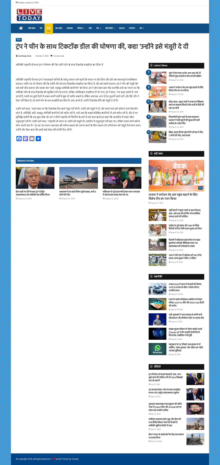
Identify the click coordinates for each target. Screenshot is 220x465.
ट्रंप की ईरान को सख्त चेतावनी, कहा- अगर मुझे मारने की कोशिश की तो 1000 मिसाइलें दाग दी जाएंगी (166, 378)
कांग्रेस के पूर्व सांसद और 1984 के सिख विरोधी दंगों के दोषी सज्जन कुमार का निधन (185, 227)
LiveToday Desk (24, 56)
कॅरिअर (79, 28)
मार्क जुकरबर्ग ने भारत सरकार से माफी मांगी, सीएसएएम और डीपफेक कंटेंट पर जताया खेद (186, 316)
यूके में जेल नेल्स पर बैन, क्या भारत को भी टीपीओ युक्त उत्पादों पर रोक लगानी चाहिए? (185, 74)
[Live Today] (29, 14)
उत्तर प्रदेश (58, 28)
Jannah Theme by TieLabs (67, 459)
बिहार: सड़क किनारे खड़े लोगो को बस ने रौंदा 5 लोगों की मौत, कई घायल (186, 134)
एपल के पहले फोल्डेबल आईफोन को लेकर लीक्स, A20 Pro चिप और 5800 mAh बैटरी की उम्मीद (186, 303)
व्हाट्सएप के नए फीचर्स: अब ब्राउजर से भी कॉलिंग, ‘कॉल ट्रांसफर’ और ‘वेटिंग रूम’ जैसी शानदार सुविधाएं (186, 348)
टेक (97, 28)
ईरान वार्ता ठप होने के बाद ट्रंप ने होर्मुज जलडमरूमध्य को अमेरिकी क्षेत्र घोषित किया (33, 193)
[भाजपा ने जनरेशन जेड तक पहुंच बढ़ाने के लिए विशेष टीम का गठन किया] (157, 92)
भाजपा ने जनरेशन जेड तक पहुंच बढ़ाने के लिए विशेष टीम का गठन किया (186, 89)
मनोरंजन (132, 28)
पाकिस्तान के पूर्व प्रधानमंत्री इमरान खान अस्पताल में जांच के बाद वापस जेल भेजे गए (121, 193)
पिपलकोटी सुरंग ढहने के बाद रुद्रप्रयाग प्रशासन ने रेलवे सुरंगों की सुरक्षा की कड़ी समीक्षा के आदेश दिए (184, 120)
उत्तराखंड (70, 28)
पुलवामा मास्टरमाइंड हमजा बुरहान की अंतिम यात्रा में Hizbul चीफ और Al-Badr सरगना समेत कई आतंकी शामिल (165, 407)
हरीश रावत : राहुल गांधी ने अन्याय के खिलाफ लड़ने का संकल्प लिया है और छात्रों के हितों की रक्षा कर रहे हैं (186, 105)
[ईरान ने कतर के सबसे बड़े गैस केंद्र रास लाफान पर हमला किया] (195, 439)
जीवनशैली (109, 28)
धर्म (140, 28)
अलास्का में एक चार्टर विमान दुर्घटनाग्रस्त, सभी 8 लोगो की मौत (77, 193)
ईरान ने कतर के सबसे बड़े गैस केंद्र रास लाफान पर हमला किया (166, 436)
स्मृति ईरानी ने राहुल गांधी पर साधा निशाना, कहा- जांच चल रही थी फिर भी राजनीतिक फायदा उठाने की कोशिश (185, 214)
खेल (90, 28)
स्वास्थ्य (121, 28)
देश (41, 28)
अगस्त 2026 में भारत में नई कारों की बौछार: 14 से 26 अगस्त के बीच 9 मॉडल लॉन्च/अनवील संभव (185, 288)
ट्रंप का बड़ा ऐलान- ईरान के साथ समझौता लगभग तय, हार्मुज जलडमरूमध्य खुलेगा (164, 391)
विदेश (49, 28)
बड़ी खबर (31, 28)
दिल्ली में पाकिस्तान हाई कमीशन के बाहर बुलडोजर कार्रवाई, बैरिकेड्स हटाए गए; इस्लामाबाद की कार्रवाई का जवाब (184, 243)
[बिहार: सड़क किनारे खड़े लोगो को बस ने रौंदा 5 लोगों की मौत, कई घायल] (157, 137)
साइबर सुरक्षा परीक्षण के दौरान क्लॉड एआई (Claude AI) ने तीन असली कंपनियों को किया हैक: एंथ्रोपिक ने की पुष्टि (185, 332)
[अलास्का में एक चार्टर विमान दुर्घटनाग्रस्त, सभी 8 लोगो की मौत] (78, 178)
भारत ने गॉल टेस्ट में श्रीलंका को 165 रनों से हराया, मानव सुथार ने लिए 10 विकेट (185, 257)
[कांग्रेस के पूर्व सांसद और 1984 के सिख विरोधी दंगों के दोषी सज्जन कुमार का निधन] (157, 230)
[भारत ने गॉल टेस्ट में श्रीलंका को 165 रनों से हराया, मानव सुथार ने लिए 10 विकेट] (157, 260)
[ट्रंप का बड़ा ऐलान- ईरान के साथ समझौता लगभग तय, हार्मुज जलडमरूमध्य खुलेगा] (195, 394)
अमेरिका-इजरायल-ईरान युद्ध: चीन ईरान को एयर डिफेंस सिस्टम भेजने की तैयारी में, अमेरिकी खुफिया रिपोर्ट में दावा (165, 422)
